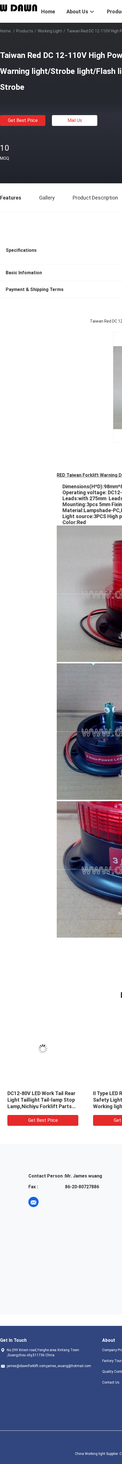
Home (5, 31)
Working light (50, 31)
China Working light (90, 1454)
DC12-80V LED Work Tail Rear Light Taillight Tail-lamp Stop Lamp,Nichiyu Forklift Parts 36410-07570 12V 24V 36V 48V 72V (41, 1106)
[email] (33, 1202)
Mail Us (75, 120)
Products (24, 31)
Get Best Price (23, 120)
